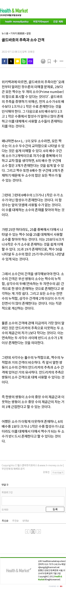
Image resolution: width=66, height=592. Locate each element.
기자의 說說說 (17, 33)
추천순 (15, 520)
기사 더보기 (57, 472)
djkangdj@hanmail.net (48, 567)
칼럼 (28, 33)
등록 (55, 509)
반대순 (26, 520)
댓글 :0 (5, 484)
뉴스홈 (5, 33)
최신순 (5, 520)
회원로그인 (7, 492)
